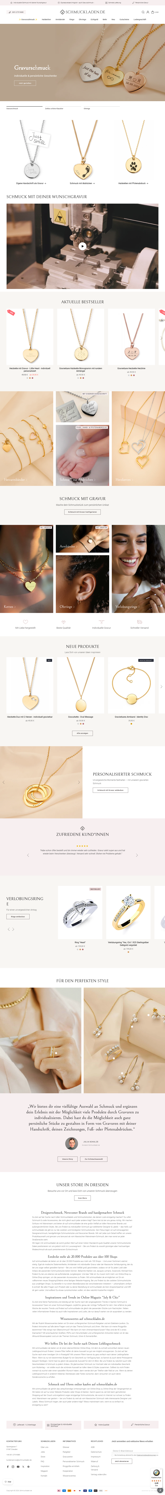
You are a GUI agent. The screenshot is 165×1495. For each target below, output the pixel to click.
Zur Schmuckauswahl (94, 1159)
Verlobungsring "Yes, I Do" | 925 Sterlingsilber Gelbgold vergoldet (128, 943)
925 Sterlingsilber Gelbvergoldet (30, 378)
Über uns (44, 1447)
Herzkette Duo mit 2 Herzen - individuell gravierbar (29, 717)
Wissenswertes (69, 1476)
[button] (28, 20)
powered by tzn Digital (150, 1491)
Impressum (96, 1457)
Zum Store (82, 1198)
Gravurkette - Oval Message (80, 717)
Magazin (44, 1471)
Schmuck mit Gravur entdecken (110, 790)
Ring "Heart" (80, 942)
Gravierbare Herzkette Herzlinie (131, 368)
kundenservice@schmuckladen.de (19, 1460)
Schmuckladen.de (26, 1491)
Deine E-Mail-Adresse (123, 1451)
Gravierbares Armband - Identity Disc (131, 717)
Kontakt (44, 1476)
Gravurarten (68, 1457)
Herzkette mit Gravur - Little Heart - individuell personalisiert (29, 369)
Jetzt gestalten (25, 83)
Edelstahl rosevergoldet (83, 378)
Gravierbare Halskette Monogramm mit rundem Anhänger (80, 369)
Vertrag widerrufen (98, 1474)
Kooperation (68, 1471)
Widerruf (94, 1461)
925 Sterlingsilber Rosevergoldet (32, 378)
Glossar (66, 1447)
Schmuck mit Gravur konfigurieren (82, 512)
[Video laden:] (82, 246)
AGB (92, 1447)
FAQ (42, 1461)
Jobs (43, 1452)
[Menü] (160, 1469)
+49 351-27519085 (13, 1455)
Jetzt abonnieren (122, 1461)
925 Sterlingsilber (27, 378)
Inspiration (45, 1466)
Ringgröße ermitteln (71, 1466)
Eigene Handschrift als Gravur (29, 183)
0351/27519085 (17, 12)
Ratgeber (67, 1452)
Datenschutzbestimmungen (146, 1455)
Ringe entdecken (18, 917)
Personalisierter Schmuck (73, 1461)
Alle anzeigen (82, 733)
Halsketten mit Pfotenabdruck (132, 183)
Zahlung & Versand (95, 1468)
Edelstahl (78, 378)
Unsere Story (67, 1159)
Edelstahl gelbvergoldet (80, 378)
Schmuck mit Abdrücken (81, 183)
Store (43, 1457)
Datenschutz (96, 1452)
